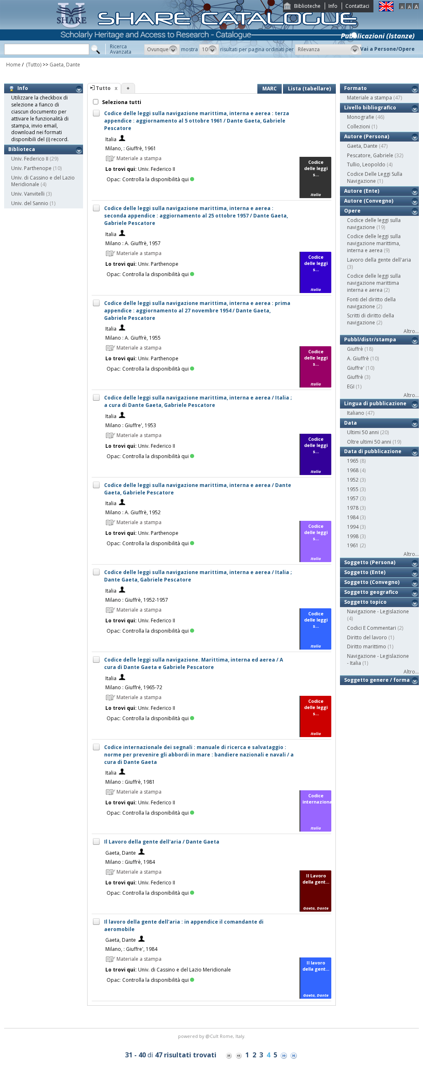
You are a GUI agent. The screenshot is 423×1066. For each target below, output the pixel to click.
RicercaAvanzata (120, 49)
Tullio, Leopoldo (366, 164)
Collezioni (358, 126)
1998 (353, 536)
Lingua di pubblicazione (375, 403)
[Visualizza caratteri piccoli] (402, 7)
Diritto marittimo (366, 646)
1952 (353, 479)
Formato (355, 88)
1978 (353, 507)
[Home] (209, 55)
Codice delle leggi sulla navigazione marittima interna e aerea (374, 282)
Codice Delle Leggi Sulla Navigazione (374, 177)
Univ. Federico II (29, 158)
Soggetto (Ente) (364, 572)
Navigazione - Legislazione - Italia (378, 659)
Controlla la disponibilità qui (155, 179)
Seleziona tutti (121, 102)
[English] (386, 9)
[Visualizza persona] (122, 139)
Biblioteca (21, 149)
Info (332, 5)
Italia (110, 139)
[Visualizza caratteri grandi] (416, 7)
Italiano (355, 412)
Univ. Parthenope (31, 168)
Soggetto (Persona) (369, 562)
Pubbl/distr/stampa (370, 339)
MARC (269, 88)
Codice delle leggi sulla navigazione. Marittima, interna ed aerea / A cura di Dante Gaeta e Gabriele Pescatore (193, 663)
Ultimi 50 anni (363, 432)
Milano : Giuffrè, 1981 (130, 781)
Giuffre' (355, 367)
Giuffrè (355, 377)
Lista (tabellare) (309, 88)
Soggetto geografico (371, 592)
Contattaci (357, 5)
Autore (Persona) (366, 136)
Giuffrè (355, 348)
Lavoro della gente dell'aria (379, 259)
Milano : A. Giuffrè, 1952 (133, 512)
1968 (353, 470)
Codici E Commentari (371, 627)
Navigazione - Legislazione (378, 611)
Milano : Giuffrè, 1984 (130, 861)
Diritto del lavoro (367, 637)
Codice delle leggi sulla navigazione (374, 224)
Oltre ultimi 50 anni (369, 441)
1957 (353, 498)
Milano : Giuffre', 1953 (130, 425)
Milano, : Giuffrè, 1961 (130, 148)
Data (350, 422)
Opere (352, 210)
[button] (162, 49)
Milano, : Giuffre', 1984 (131, 949)
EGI (350, 386)
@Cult (212, 1036)
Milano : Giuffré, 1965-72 (133, 687)
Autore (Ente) (361, 190)
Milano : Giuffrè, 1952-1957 (136, 599)
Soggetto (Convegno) (371, 582)
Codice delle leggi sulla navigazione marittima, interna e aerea (374, 243)
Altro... (411, 331)
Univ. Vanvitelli (28, 193)
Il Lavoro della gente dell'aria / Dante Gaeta (161, 841)
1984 (353, 517)
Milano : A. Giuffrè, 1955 (133, 337)
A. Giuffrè (358, 358)
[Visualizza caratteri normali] (409, 7)
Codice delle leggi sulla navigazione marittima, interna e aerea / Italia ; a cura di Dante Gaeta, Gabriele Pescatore (198, 401)
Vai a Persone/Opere (387, 48)
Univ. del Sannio (29, 203)
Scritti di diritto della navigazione (370, 319)
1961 (353, 545)
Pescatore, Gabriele (370, 155)
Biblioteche (307, 5)
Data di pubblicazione (373, 451)
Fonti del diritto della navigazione (371, 303)
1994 (353, 526)
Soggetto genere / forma (377, 679)
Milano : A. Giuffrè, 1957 (133, 243)
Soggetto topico (365, 601)
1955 (353, 489)
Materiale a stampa (369, 97)
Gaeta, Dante (65, 64)
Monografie (360, 117)
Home (13, 64)
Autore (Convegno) (368, 200)
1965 (353, 460)
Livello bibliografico (370, 107)
